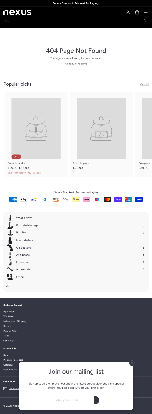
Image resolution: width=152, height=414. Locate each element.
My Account (9, 311)
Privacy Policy (10, 331)
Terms (6, 335)
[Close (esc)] (132, 363)
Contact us (8, 340)
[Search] (145, 21)
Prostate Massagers (13, 360)
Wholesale (8, 316)
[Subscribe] (96, 400)
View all (144, 84)
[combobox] (76, 21)
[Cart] (137, 12)
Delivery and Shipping (14, 321)
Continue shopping (76, 63)
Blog (5, 355)
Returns (7, 326)
